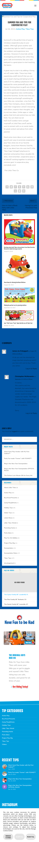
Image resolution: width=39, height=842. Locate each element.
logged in (15, 431)
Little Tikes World (10, 523)
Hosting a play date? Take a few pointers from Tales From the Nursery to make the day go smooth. (19, 248)
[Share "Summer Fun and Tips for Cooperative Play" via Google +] (15, 187)
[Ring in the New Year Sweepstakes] (4, 780)
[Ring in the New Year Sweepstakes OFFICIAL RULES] (4, 786)
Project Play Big (9, 543)
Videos (4, 744)
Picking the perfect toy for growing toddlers (15, 305)
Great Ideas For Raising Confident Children (14, 282)
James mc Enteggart (20, 351)
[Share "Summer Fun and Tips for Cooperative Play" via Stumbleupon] (15, 191)
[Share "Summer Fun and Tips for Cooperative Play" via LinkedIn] (28, 187)
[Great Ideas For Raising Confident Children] (19, 267)
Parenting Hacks (9, 528)
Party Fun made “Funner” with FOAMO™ (18, 458)
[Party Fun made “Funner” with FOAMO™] (4, 773)
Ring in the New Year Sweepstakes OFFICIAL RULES (19, 469)
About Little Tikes (10, 488)
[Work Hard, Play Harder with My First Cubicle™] (4, 766)
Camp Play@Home (10, 503)
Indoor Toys (8, 513)
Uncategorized (9, 563)
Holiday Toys (8, 508)
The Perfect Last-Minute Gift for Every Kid (18, 475)
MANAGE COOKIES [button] (8, 837)
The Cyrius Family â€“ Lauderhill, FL (16, 595)
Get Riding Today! (20, 687)
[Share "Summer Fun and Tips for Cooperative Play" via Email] (19, 191)
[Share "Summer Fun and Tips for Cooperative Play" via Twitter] (11, 187)
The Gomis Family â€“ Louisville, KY (16, 604)
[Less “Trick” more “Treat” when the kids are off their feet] (19, 315)
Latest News (8, 518)
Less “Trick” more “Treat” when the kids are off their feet (18, 323)
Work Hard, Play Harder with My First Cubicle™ (16, 452)
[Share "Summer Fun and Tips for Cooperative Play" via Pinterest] (24, 187)
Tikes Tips (30, 29)
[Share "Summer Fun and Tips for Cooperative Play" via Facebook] (7, 187)
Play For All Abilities (11, 538)
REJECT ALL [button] (30, 837)
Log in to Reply (31, 368)
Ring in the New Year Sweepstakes (15, 464)
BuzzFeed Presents (10, 498)
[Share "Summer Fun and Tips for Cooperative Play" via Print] (24, 191)
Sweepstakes (8, 548)
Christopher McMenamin (24, 376)
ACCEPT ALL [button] (19, 837)
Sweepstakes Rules (10, 553)
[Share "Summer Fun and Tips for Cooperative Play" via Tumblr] (19, 187)
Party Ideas (8, 533)
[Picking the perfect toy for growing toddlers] (19, 295)
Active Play (20, 29)
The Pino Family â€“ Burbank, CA (15, 599)
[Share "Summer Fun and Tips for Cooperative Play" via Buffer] (32, 187)
